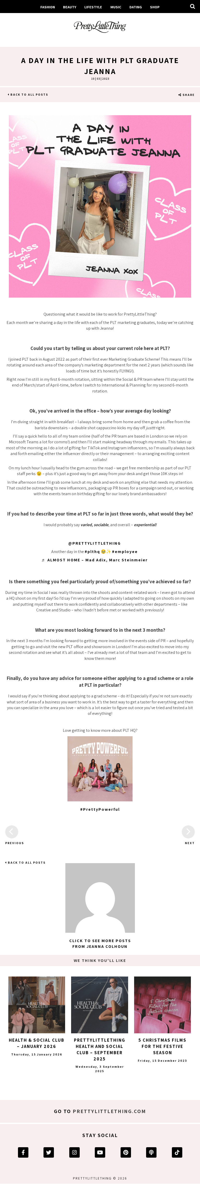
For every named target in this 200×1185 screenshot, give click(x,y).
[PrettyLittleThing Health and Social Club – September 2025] (99, 1005)
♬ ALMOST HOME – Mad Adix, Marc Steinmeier (94, 560)
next (190, 843)
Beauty (69, 6)
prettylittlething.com (109, 1111)
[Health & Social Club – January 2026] (36, 1005)
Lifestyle (93, 6)
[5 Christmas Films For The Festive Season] (162, 1005)
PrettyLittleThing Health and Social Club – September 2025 (99, 1049)
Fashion (47, 6)
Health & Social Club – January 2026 (36, 1043)
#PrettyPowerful (100, 809)
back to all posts (28, 94)
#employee (125, 551)
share (188, 95)
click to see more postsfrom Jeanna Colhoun (100, 943)
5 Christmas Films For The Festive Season (162, 1046)
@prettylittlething (94, 543)
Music (115, 6)
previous (11, 843)
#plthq (92, 551)
